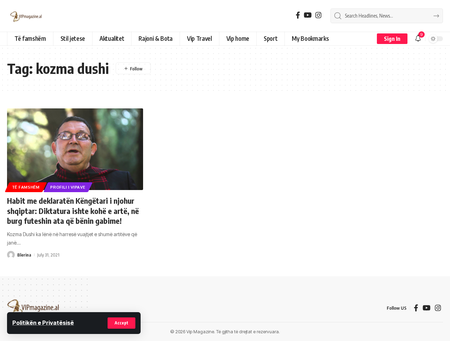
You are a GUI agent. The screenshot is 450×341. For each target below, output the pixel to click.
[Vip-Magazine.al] (26, 15)
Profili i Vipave (67, 187)
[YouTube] (308, 15)
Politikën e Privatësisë (43, 322)
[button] (121, 323)
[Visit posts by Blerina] (11, 255)
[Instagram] (318, 15)
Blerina (24, 255)
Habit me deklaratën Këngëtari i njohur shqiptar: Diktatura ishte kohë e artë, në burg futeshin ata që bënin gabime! (73, 211)
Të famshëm (26, 187)
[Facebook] (298, 15)
